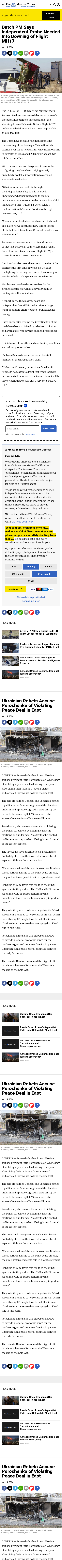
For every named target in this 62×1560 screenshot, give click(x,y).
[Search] (54, 4)
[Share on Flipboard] (31, 53)
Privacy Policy (30, 434)
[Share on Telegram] (15, 53)
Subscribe (49, 428)
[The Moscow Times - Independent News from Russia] (20, 5)
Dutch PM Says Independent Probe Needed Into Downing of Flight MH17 (31, 34)
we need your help (22, 521)
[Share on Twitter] (9, 53)
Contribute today (51, 15)
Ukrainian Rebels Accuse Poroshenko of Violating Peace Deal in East (28, 705)
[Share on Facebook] (4, 53)
